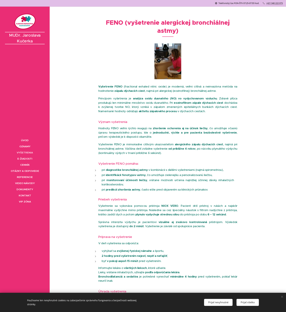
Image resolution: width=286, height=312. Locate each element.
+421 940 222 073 (274, 3)
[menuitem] (25, 140)
